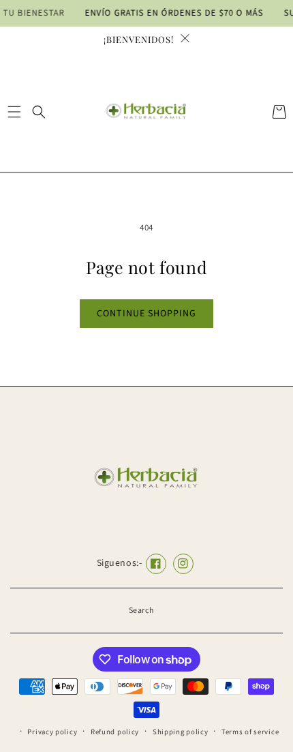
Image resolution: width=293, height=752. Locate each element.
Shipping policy (181, 732)
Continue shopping (146, 313)
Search (142, 610)
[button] (14, 112)
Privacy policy (52, 732)
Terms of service (250, 732)
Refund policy (115, 732)
